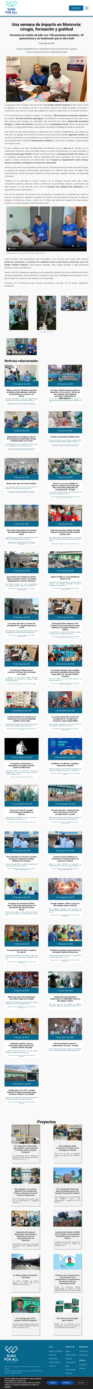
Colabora (76, 8)
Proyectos (52, 1355)
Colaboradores (70, 1355)
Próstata (68, 1373)
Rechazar (66, 1383)
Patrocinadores (54, 1362)
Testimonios (83, 1351)
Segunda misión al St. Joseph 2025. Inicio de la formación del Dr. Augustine (50, 49)
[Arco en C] (46, 310)
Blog (67, 1366)
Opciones (8, 1387)
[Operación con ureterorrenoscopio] (18, 329)
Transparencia (70, 1362)
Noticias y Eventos (55, 1351)
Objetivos (68, 1359)
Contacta (52, 1366)
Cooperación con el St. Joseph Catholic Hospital (50, 52)
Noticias (82, 1368)
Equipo (67, 1351)
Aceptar (53, 1383)
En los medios (70, 1370)
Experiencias (83, 1355)
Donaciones (53, 1359)
